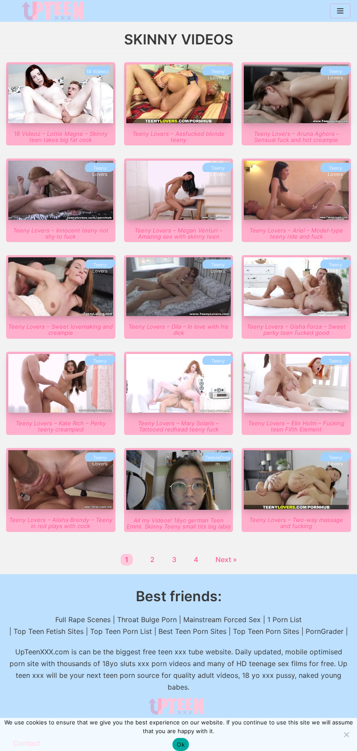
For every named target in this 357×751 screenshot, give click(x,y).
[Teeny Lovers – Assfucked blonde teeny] (178, 120)
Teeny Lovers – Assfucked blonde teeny (178, 136)
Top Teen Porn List (121, 631)
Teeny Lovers (218, 74)
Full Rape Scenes (83, 619)
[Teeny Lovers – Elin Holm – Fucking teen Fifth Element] (296, 410)
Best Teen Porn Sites (192, 631)
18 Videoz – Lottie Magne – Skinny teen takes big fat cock (61, 136)
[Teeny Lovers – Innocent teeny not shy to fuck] (60, 217)
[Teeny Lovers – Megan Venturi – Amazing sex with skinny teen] (178, 217)
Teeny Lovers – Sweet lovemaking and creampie (60, 329)
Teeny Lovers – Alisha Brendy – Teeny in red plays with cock (60, 522)
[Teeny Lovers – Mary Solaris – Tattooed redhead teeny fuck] (178, 410)
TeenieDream (217, 461)
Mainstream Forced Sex (222, 619)
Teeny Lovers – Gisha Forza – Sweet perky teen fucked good (296, 329)
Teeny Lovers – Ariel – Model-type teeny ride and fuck (296, 233)
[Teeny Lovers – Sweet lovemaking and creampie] (60, 313)
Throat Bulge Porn (147, 619)
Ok (181, 744)
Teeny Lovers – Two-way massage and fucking (296, 522)
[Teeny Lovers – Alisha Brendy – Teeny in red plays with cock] (60, 506)
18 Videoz (97, 71)
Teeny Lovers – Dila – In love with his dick (178, 329)
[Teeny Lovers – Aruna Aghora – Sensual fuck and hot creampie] (296, 120)
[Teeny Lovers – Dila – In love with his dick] (178, 313)
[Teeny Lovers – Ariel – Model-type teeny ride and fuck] (296, 217)
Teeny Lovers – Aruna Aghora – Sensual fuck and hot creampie (296, 136)
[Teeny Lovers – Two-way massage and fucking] (296, 506)
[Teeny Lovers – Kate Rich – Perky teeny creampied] (60, 410)
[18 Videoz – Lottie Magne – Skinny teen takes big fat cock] (60, 120)
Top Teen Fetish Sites (48, 631)
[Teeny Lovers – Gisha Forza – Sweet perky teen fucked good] (296, 313)
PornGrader (325, 631)
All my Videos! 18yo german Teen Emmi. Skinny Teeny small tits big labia (178, 523)
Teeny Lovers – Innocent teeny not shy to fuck (60, 233)
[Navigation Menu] (340, 10)
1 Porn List (284, 619)
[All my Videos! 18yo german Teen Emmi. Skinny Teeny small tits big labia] (178, 507)
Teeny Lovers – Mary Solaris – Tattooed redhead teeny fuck (178, 426)
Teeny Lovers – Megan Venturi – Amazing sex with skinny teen (178, 233)
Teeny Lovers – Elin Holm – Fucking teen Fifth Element (296, 426)
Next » (226, 559)
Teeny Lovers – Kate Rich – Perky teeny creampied (61, 426)
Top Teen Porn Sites (266, 631)
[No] (346, 734)
